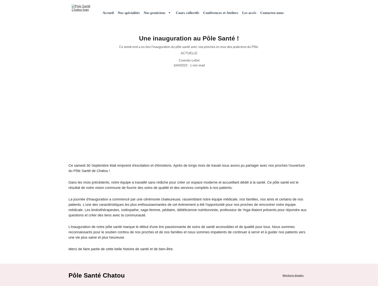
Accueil (108, 13)
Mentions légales (293, 275)
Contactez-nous (272, 13)
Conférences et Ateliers (220, 13)
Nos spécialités (129, 13)
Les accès (249, 13)
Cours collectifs (187, 13)
